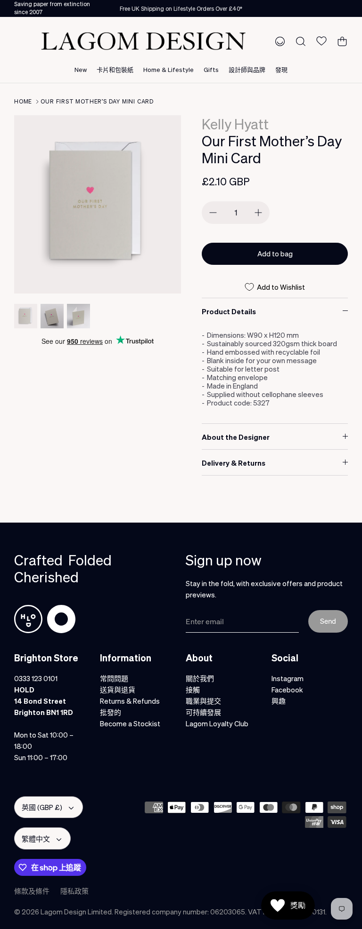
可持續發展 (203, 712)
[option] (97, 204)
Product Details (229, 311)
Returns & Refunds (130, 701)
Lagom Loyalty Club (217, 723)
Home (23, 101)
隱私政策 (74, 891)
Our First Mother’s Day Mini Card (97, 101)
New (80, 69)
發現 (281, 69)
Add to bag (275, 253)
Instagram (288, 678)
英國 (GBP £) (42, 807)
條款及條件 (31, 891)
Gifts (211, 69)
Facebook (287, 689)
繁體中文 (36, 838)
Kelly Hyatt (235, 124)
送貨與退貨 (117, 689)
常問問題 (114, 678)
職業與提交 (203, 701)
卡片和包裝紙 (115, 69)
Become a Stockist (130, 723)
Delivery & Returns (233, 463)
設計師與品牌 (247, 69)
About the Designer (236, 437)
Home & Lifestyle (168, 69)
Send (328, 621)
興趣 (279, 701)
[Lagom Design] (143, 41)
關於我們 (200, 678)
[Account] (278, 41)
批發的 (110, 712)
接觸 (193, 689)
